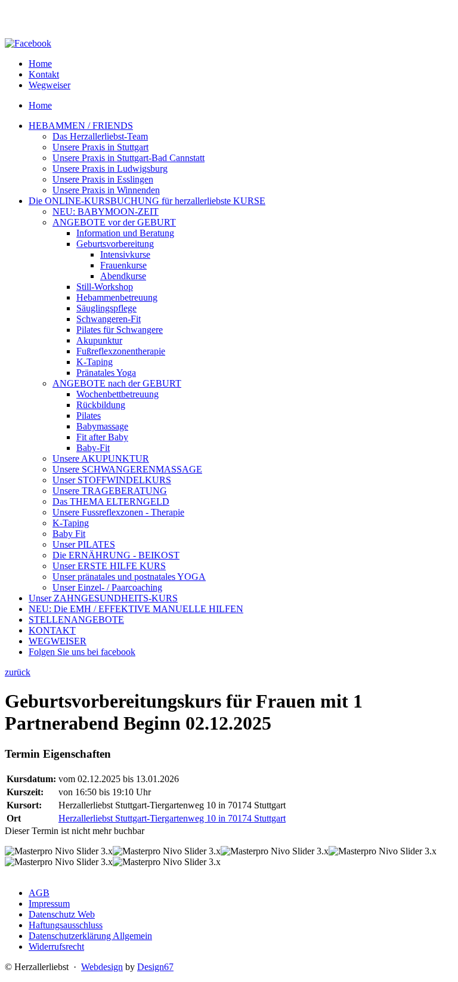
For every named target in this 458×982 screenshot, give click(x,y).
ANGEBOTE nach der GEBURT (116, 383)
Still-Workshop (104, 287)
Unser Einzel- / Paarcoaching (107, 587)
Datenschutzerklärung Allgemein (90, 936)
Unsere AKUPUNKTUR (100, 458)
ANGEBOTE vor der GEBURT (114, 222)
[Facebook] (28, 43)
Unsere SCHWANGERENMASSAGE (127, 469)
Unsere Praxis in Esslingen (102, 179)
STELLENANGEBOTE (76, 619)
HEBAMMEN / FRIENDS (81, 126)
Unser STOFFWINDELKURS (111, 480)
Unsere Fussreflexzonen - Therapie (118, 512)
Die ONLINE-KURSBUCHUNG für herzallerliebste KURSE (147, 201)
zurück (17, 672)
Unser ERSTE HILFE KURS (109, 566)
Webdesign (102, 967)
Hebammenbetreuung (116, 297)
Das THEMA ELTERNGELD (110, 501)
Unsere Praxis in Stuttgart (100, 147)
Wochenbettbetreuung (117, 394)
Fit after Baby (102, 437)
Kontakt (44, 74)
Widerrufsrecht (56, 946)
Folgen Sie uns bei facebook (82, 652)
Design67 (155, 967)
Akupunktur (99, 340)
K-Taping (94, 362)
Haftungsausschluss (66, 925)
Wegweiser (49, 85)
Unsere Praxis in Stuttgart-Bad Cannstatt (128, 158)
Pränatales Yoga (106, 373)
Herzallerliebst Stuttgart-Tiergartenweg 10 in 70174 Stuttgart (172, 818)
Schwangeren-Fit (108, 319)
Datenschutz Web (62, 914)
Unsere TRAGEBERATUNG (109, 491)
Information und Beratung (125, 233)
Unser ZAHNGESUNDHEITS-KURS (103, 598)
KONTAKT (52, 630)
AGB (39, 893)
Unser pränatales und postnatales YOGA (129, 577)
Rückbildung (100, 405)
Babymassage (102, 426)
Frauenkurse (123, 265)
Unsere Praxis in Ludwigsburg (110, 168)
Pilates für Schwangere (119, 330)
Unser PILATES (83, 544)
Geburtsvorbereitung (115, 244)
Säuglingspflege (106, 308)
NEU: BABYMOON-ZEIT (105, 211)
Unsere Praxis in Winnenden (106, 190)
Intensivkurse (125, 254)
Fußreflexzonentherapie (120, 351)
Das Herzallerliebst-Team (100, 136)
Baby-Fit (93, 448)
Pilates (88, 415)
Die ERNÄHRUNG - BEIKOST (116, 555)
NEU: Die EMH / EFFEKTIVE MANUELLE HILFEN (136, 609)
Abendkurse (123, 276)
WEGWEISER (57, 641)
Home (40, 63)
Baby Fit (68, 534)
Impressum (49, 903)
